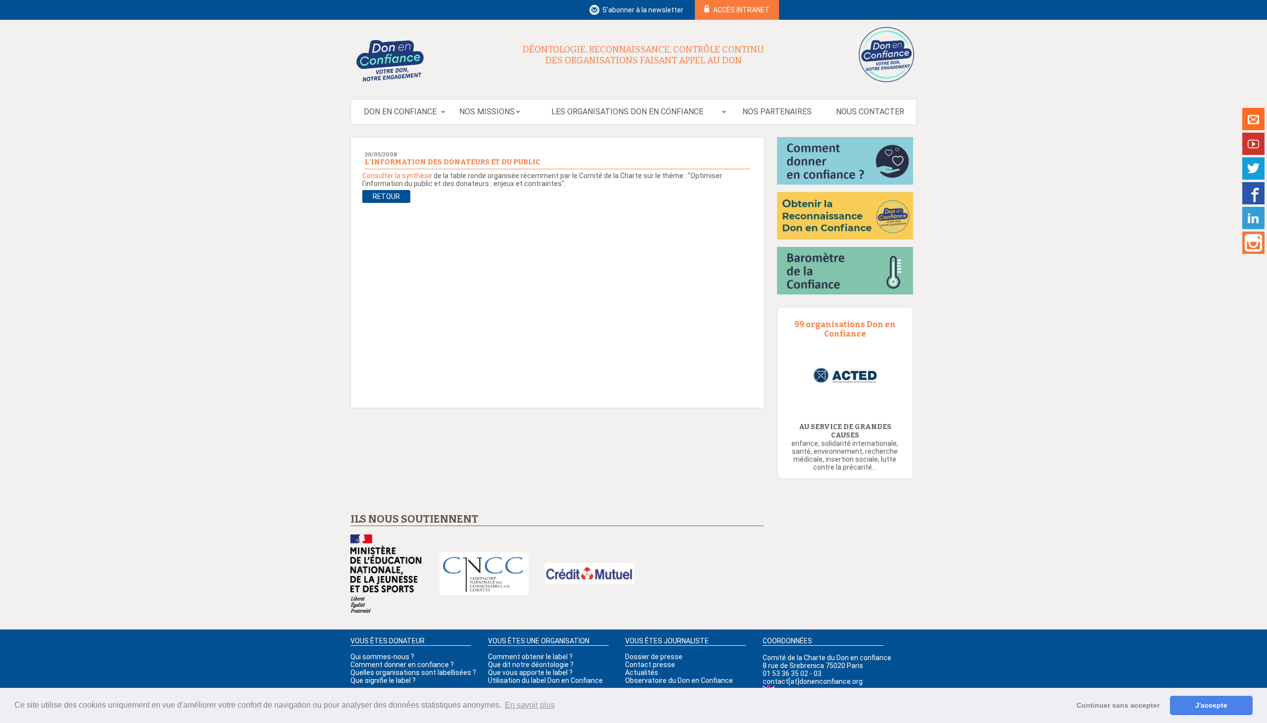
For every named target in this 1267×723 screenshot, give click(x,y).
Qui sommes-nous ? (382, 657)
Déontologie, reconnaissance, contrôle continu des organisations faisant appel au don (643, 55)
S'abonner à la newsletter (642, 10)
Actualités (641, 672)
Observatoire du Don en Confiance (679, 680)
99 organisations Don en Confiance (845, 329)
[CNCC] (484, 574)
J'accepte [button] (1211, 705)
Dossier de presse (653, 657)
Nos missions (487, 111)
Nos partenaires (777, 111)
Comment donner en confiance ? (402, 665)
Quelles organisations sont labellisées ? (413, 672)
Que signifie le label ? (383, 680)
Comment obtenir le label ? (530, 657)
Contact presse (650, 665)
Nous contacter (870, 111)
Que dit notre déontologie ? (531, 665)
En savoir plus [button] (530, 705)
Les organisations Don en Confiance (627, 111)
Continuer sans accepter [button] (1118, 705)
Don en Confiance (400, 111)
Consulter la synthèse (397, 176)
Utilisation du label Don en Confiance (545, 680)
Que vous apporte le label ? (530, 672)
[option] (845, 376)
